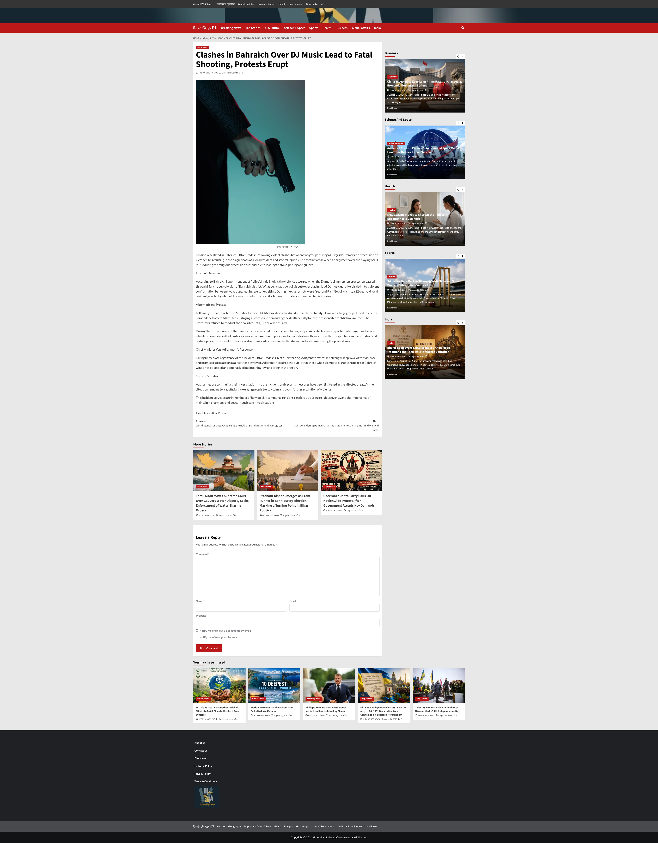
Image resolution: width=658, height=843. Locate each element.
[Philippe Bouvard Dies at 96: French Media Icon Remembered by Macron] (329, 685)
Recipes (288, 826)
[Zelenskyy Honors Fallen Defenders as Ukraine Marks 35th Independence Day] (439, 685)
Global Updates (246, 3)
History (221, 826)
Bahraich (206, 412)
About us (199, 742)
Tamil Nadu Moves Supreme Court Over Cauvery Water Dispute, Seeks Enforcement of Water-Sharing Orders (222, 503)
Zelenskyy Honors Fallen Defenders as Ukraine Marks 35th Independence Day (437, 709)
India (377, 28)
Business (342, 28)
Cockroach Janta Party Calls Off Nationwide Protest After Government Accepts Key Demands (349, 501)
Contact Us (201, 750)
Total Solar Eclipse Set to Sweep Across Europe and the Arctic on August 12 (424, 150)
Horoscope (302, 826)
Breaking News (231, 28)
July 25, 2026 (352, 510)
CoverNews (343, 837)
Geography (234, 826)
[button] (463, 28)
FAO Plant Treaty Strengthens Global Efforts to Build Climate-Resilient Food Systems (218, 711)
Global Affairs (361, 28)
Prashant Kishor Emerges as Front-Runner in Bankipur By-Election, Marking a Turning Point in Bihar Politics (286, 503)
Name (200, 601)
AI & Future (272, 28)
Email (293, 601)
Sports (313, 28)
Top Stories (252, 28)
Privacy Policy (202, 773)
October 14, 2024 (230, 72)
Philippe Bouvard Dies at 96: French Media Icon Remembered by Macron (326, 709)
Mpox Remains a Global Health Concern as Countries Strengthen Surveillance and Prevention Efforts (422, 217)
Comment (202, 554)
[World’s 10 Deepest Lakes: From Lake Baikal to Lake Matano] (274, 685)
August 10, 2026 (417, 156)
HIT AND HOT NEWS (208, 72)
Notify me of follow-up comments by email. (225, 630)
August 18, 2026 (417, 90)
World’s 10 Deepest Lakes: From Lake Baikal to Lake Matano (272, 709)
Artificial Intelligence (349, 826)
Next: (336, 425)
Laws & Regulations (323, 826)
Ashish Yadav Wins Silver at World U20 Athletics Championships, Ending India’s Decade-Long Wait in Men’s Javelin (421, 281)
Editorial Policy (203, 765)
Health (326, 28)
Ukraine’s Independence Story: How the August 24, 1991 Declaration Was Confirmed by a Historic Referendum (383, 711)
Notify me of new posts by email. (219, 637)
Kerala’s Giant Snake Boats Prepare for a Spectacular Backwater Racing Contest (422, 350)
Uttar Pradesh (219, 412)
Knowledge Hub (314, 3)
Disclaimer (200, 758)
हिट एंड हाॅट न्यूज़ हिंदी (226, 3)
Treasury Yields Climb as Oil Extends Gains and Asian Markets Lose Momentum (422, 83)
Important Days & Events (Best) (262, 826)
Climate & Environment (290, 3)
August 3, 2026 (225, 515)
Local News (202, 47)
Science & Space (294, 28)
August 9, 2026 (416, 223)
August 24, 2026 (226, 719)
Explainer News (266, 3)
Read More (392, 108)
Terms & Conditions (205, 781)
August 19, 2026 (417, 356)
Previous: (239, 423)
